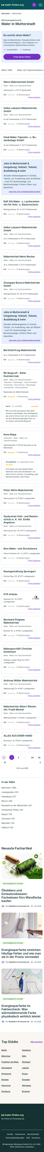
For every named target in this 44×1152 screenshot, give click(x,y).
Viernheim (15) (8, 818)
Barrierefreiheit (33, 1134)
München (5, 1056)
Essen (25, 1073)
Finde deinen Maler (22, 57)
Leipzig (25, 1068)
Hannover (6, 1085)
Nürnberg (26, 1085)
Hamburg (26, 1050)
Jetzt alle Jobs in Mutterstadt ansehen (24, 192)
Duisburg (5, 1091)
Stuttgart (26, 1062)
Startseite (5, 13)
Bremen (5, 1079)
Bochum (26, 1091)
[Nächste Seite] (40, 762)
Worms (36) (6, 801)
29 (32, 757)
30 (39, 757)
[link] (22, 90)
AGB (28, 1138)
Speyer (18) (6, 814)
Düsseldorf (6, 1068)
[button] (34, 5)
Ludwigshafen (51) (9, 792)
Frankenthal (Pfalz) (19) (12, 810)
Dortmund (6, 1073)
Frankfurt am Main (10, 1062)
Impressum (36, 1138)
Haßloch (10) (7, 827)
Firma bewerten (34, 97)
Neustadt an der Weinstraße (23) (16, 805)
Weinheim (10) (7, 823)
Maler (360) (6, 70)
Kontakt (10, 1134)
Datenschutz (20, 1134)
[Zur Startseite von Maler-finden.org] (12, 4)
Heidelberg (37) (8, 796)
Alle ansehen (36, 1042)
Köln (24, 1056)
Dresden (26, 1079)
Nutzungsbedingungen (15, 1138)
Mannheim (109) (8, 787)
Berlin (4, 1050)
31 (5, 762)
